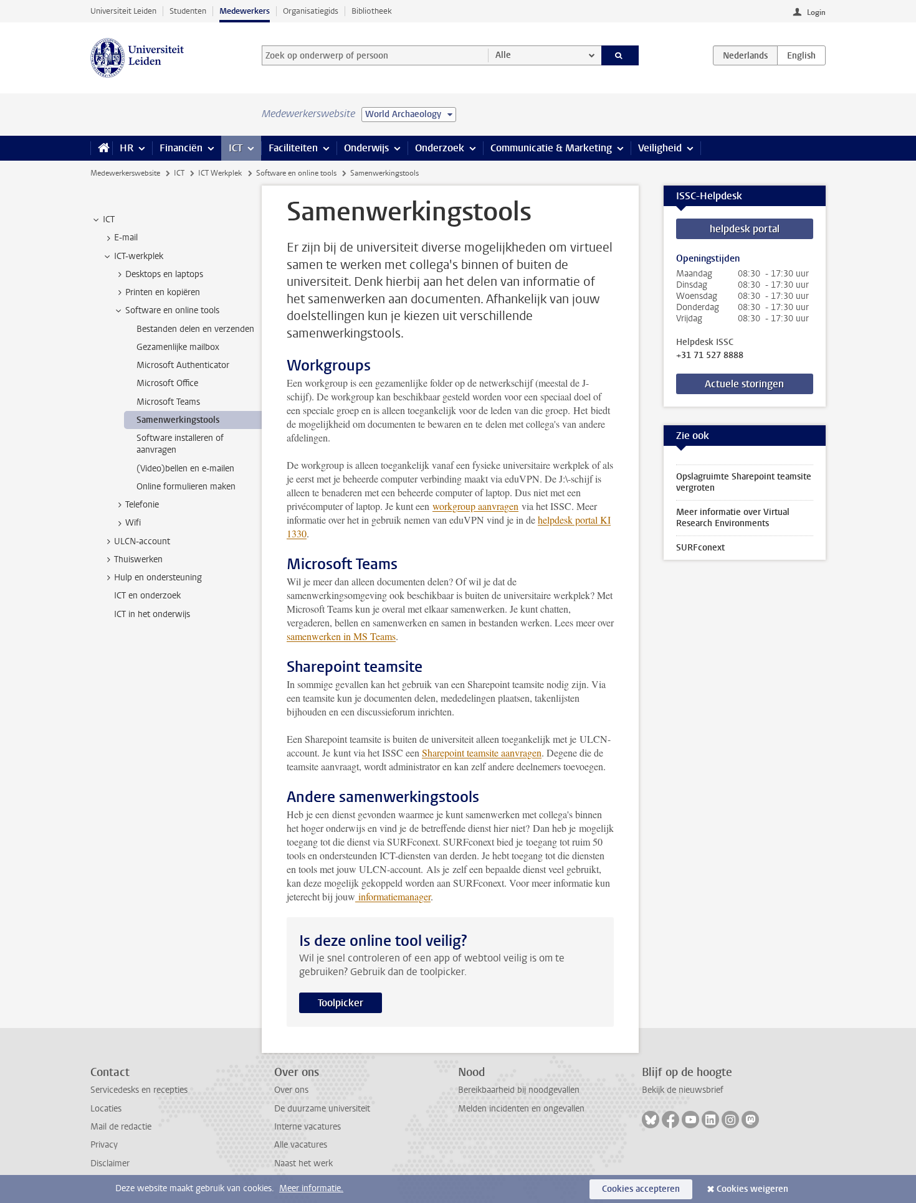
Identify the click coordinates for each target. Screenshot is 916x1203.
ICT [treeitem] (109, 219)
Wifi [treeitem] (133, 523)
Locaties (106, 1109)
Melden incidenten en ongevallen (521, 1109)
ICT (235, 147)
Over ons (291, 1090)
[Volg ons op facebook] (670, 1119)
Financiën (181, 147)
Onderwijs (366, 147)
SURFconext (700, 548)
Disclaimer (110, 1163)
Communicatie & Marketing (551, 147)
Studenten (187, 11)
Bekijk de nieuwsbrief (682, 1090)
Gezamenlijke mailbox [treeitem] (177, 347)
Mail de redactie (120, 1127)
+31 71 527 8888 (709, 355)
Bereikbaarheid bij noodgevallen (519, 1090)
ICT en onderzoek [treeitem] (147, 596)
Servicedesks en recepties (139, 1090)
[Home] (101, 148)
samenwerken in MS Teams (341, 636)
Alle (503, 55)
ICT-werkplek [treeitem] (138, 256)
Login (816, 12)
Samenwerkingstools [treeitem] (177, 420)
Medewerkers (244, 11)
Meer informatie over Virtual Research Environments (733, 517)
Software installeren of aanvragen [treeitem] (180, 444)
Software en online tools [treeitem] (172, 310)
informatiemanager (393, 896)
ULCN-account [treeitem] (142, 541)
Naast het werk (303, 1163)
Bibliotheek (371, 11)
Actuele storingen (744, 383)
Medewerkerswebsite (125, 173)
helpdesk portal (745, 228)
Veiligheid (660, 147)
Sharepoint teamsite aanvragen (481, 752)
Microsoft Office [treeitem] (167, 383)
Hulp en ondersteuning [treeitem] (158, 577)
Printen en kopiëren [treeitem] (162, 292)
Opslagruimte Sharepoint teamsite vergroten (743, 482)
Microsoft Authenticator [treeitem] (182, 365)
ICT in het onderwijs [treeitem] (152, 614)
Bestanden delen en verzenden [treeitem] (195, 329)
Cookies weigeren (752, 1189)
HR (126, 147)
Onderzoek (439, 147)
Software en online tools (296, 173)
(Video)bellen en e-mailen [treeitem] (185, 468)
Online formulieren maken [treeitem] (186, 487)
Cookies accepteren (641, 1189)
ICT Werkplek (220, 173)
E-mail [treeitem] (126, 237)
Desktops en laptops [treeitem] (164, 274)
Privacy (104, 1145)
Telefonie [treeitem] (142, 505)
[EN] (801, 55)
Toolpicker (340, 1002)
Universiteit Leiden (123, 11)
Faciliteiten (293, 147)
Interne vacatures (307, 1127)
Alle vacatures (300, 1145)
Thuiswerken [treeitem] (138, 559)
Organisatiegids (310, 11)
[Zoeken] (620, 55)
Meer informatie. (311, 1188)
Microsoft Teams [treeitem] (168, 402)
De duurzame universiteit (322, 1109)
